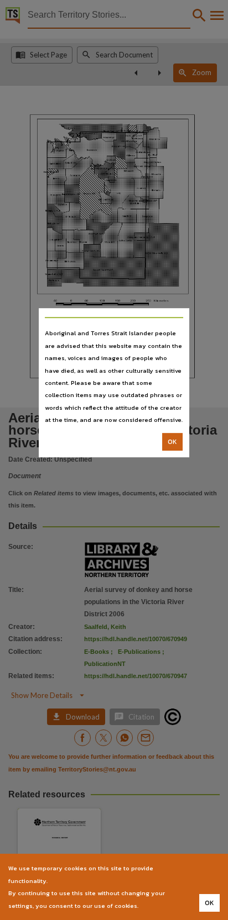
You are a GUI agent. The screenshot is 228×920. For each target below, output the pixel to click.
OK (172, 442)
